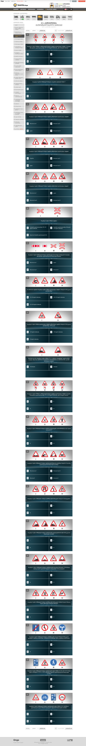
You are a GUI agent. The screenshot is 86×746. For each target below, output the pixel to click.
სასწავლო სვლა (17, 106)
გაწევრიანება (82, 1)
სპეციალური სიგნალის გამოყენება (18, 63)
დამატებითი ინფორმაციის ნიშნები (18, 53)
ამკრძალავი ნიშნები (18, 41)
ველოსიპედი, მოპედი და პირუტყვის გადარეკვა (18, 113)
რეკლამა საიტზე (51, 9)
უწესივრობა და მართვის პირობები (18, 32)
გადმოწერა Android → (66, 6)
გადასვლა (68, 30)
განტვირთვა (13, 1)
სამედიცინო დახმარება (19, 119)
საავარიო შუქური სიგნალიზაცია (17, 66)
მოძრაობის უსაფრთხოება (17, 122)
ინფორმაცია (31, 9)
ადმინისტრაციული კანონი (18, 126)
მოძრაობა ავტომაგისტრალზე (18, 96)
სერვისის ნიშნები (17, 50)
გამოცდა (15, 9)
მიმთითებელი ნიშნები (18, 44)
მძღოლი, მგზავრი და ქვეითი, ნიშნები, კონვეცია (18, 28)
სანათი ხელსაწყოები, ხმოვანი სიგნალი (18, 70)
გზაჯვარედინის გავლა (18, 89)
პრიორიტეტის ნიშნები (18, 39)
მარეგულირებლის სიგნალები (18, 59)
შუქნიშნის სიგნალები (18, 56)
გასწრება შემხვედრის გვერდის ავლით (18, 78)
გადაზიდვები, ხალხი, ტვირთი (18, 109)
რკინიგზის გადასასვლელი (17, 93)
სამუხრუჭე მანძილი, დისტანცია (18, 84)
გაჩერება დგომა (17, 87)
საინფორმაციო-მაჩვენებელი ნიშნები (18, 47)
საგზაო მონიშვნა (17, 116)
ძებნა (26, 1)
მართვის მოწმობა (20, 1)
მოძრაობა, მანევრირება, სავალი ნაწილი (18, 74)
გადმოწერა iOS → (57, 6)
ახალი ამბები (7, 1)
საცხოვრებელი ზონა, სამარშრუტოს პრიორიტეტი (18, 100)
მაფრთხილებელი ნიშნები (18, 36)
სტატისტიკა (40, 9)
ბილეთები (23, 9)
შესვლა (74, 1)
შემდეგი (42, 30)
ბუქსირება (16, 103)
